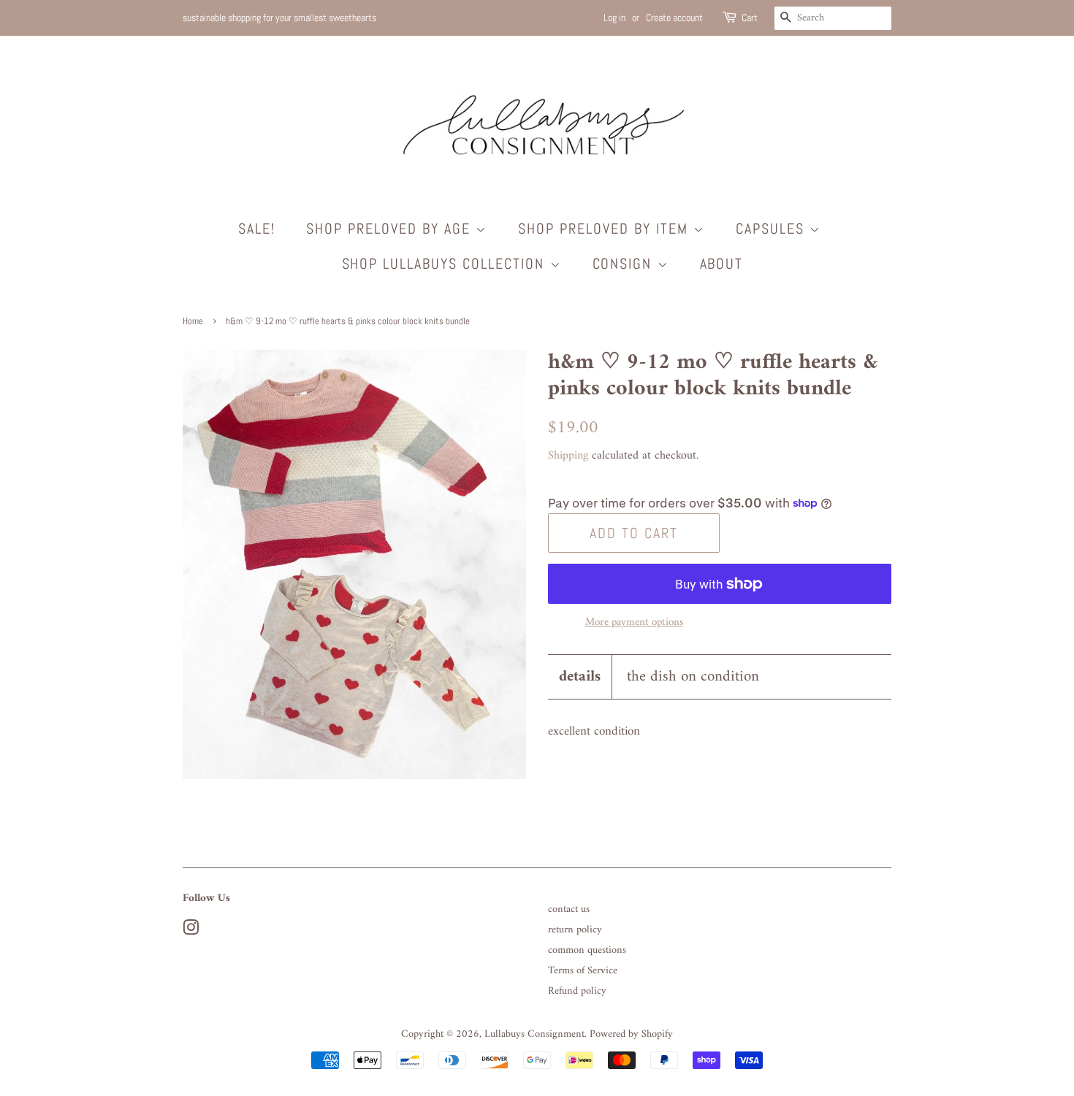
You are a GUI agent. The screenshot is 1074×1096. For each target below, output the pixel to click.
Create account (674, 17)
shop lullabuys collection (446, 263)
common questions (587, 950)
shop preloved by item (605, 228)
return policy (575, 930)
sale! (256, 228)
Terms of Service (582, 971)
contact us (569, 909)
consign (625, 263)
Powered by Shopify (631, 1034)
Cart (750, 17)
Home (193, 321)
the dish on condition (693, 676)
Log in (614, 17)
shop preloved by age (391, 228)
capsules (773, 228)
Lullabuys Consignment (534, 1034)
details (580, 676)
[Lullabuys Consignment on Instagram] (191, 931)
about (722, 263)
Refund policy (577, 991)
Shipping (568, 455)
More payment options (634, 622)
